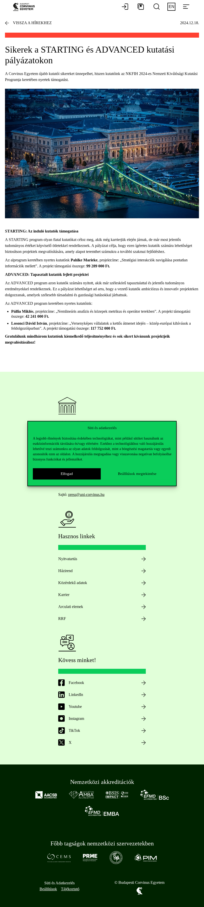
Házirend (65, 571)
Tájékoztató (70, 889)
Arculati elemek (70, 607)
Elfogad (67, 474)
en (171, 6)
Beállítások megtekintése (137, 474)
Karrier (63, 595)
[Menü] (186, 7)
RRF (62, 618)
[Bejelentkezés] (125, 7)
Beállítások (48, 889)
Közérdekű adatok (72, 583)
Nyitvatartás (67, 559)
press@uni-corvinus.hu (86, 494)
